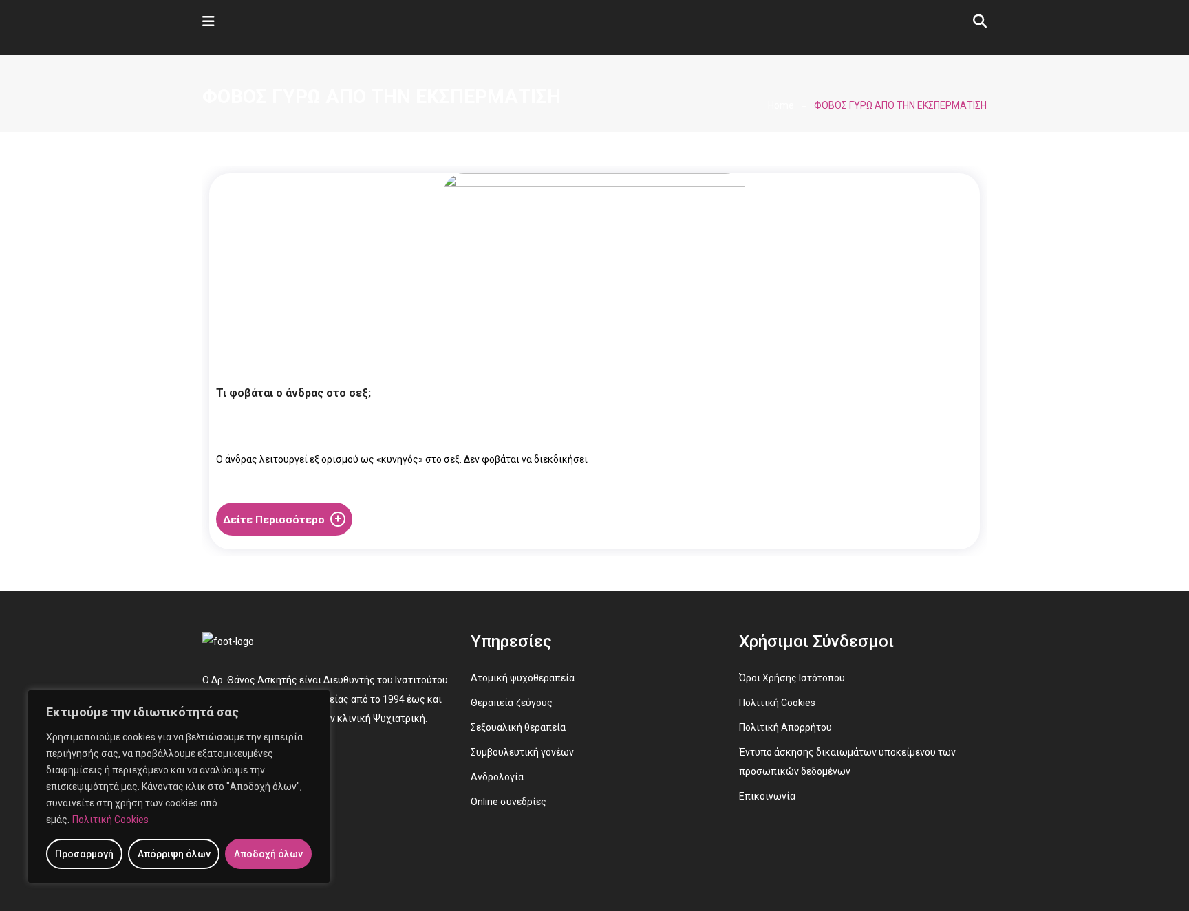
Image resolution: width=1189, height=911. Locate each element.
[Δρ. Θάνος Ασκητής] (294, 35)
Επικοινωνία (767, 796)
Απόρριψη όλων (174, 853)
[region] (179, 786)
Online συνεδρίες (508, 801)
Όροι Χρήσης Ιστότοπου (792, 677)
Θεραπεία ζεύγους (512, 702)
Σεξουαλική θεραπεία (518, 727)
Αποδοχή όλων (268, 853)
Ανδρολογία (497, 776)
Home (781, 105)
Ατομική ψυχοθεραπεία (523, 677)
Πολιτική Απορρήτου (785, 727)
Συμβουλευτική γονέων (522, 752)
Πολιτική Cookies (110, 819)
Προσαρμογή (84, 853)
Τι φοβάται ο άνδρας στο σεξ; (293, 392)
